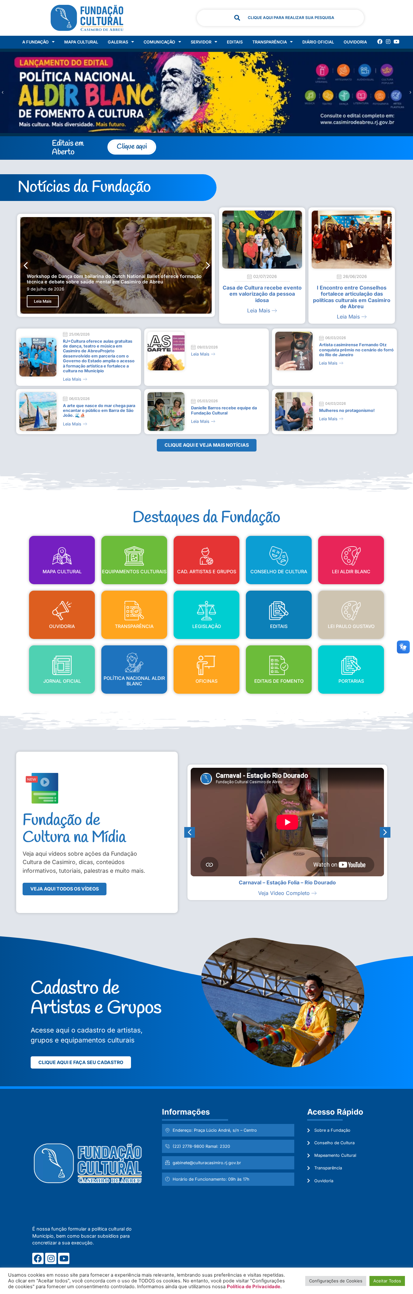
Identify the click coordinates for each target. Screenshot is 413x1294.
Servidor (201, 42)
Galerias (118, 42)
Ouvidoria (355, 42)
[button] (410, 92)
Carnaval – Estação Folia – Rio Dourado (287, 882)
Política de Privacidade (253, 1286)
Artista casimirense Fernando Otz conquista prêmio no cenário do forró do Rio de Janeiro (356, 349)
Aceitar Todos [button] (387, 1280)
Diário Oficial (318, 42)
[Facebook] (379, 41)
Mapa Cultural (81, 42)
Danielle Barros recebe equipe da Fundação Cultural (224, 410)
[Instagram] (388, 41)
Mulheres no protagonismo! (347, 410)
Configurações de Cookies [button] (335, 1280)
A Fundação (35, 42)
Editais (235, 42)
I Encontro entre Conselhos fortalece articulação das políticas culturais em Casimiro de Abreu (351, 296)
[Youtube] (396, 41)
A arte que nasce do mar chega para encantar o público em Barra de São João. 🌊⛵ (99, 410)
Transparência (269, 42)
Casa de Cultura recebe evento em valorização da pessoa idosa (262, 293)
